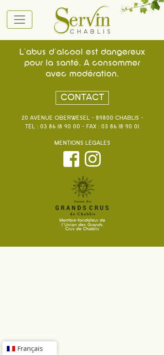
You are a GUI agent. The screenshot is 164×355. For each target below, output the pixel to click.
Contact (82, 98)
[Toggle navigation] (19, 19)
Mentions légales (82, 143)
